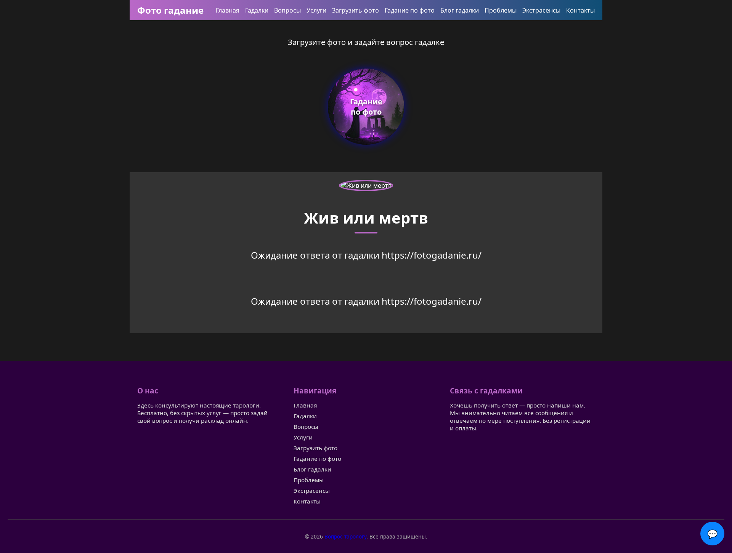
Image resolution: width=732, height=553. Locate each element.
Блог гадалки (459, 10)
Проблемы (501, 10)
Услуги (316, 10)
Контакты (580, 10)
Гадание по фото (410, 10)
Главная (227, 10)
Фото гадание (170, 10)
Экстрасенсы (541, 10)
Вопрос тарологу (345, 536)
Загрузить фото (355, 10)
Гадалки (256, 10)
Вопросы (287, 10)
